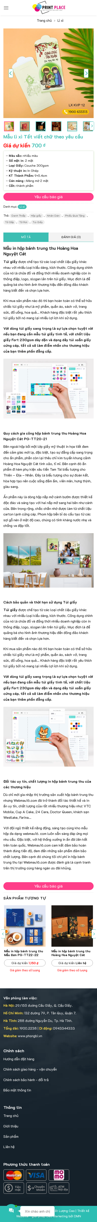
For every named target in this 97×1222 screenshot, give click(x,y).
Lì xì (60, 20)
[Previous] (11, 73)
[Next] (86, 73)
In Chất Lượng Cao (61, 1211)
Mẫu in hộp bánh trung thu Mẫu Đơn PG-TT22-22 (23, 953)
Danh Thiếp (18, 215)
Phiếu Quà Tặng (75, 215)
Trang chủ (44, 20)
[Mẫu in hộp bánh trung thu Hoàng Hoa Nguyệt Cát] (72, 925)
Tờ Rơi (23, 222)
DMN (77, 1216)
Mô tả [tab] (26, 237)
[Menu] (6, 7)
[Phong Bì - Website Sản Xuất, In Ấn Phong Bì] (48, 8)
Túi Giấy (38, 222)
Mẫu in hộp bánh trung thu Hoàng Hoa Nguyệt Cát (70, 953)
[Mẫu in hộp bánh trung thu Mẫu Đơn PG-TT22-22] (25, 925)
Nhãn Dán (53, 215)
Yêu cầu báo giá (48, 196)
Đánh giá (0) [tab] (71, 237)
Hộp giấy (36, 215)
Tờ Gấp (9, 222)
